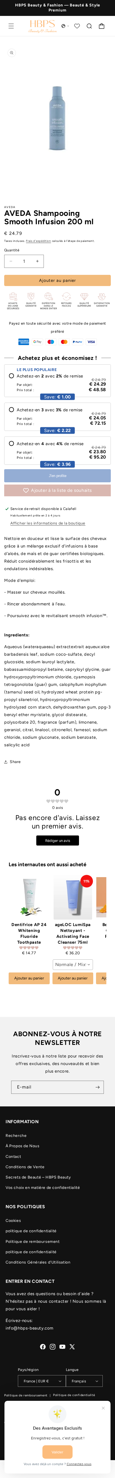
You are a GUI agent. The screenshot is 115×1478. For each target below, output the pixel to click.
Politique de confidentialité (74, 1395)
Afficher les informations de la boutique (47, 523)
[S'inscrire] (97, 1087)
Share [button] (15, 761)
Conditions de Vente (25, 1167)
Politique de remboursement (33, 1241)
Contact (13, 1156)
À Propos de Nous (23, 1146)
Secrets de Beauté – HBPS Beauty (38, 1177)
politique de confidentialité (31, 1231)
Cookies (13, 1220)
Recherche (16, 1135)
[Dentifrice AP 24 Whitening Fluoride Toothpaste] (29, 897)
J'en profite (57, 476)
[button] (11, 26)
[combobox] (73, 964)
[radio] (57, 383)
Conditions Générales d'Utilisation (38, 1262)
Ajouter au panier (29, 978)
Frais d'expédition (38, 241)
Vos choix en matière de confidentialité (43, 1187)
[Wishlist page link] (77, 26)
